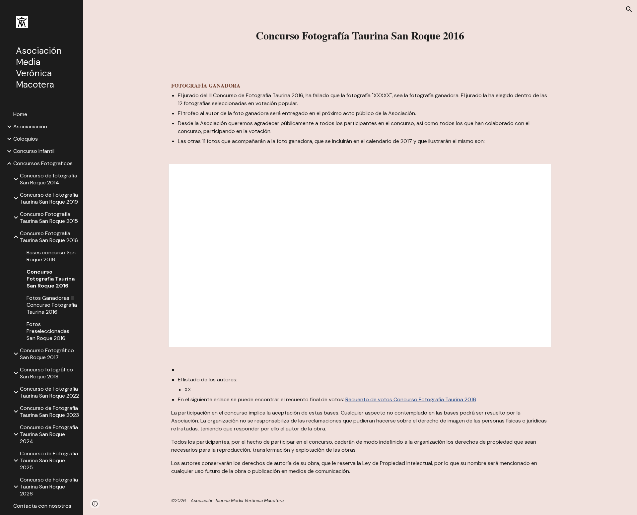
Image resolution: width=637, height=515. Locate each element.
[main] (360, 35)
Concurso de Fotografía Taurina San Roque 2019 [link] (49, 198)
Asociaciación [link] (30, 126)
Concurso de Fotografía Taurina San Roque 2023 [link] (49, 411)
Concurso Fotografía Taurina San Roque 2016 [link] (49, 237)
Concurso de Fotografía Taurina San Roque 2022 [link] (49, 392)
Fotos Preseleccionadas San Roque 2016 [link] (48, 331)
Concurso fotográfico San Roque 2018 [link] (46, 373)
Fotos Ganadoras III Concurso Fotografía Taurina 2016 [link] (52, 304)
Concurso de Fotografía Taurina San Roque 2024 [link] (49, 434)
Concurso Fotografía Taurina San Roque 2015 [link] (49, 218)
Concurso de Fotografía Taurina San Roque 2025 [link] (49, 460)
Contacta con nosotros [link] (42, 505)
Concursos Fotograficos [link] (43, 163)
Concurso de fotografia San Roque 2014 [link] (48, 179)
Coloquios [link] (25, 138)
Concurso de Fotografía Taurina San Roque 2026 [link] (49, 486)
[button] (629, 9)
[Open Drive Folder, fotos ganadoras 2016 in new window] (538, 172)
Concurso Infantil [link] (33, 151)
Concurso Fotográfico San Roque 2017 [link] (47, 354)
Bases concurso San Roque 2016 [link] (51, 256)
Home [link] (20, 114)
